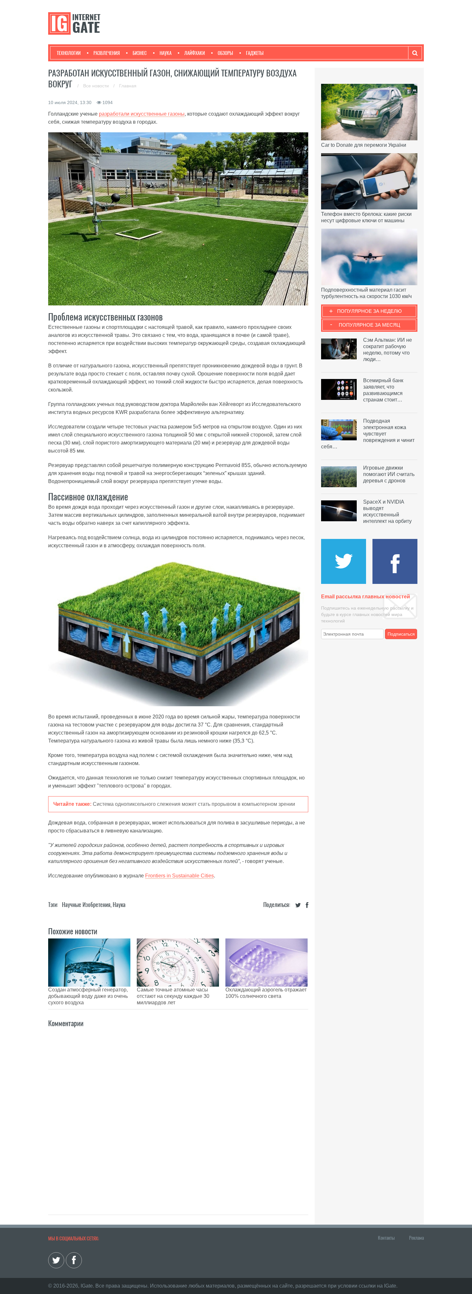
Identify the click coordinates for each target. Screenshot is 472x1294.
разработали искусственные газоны (142, 114)
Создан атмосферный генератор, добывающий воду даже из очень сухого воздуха (88, 996)
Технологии (69, 53)
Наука (165, 53)
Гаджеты (255, 53)
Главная (127, 85)
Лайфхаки (194, 53)
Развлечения (106, 53)
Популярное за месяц (369, 325)
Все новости (96, 85)
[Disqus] (178, 1114)
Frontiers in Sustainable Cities (179, 875)
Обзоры (225, 53)
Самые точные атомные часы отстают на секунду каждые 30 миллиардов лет (173, 996)
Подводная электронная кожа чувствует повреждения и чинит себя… (368, 433)
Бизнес (140, 53)
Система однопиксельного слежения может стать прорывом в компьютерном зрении (194, 804)
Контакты (386, 1238)
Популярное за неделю (369, 311)
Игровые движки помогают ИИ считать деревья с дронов (389, 474)
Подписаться (401, 634)
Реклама (416, 1238)
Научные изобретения (86, 905)
